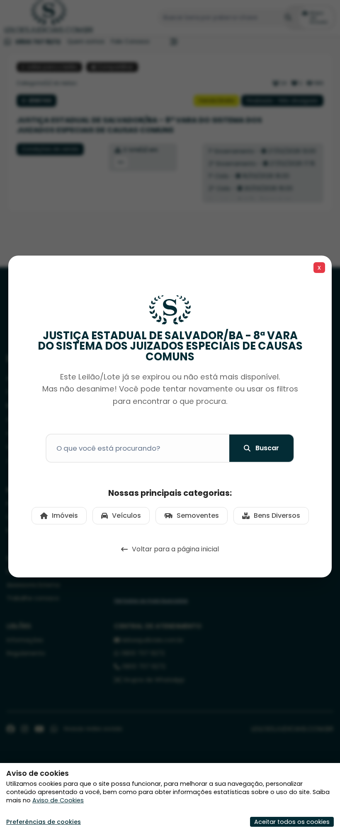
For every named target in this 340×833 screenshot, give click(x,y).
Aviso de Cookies (58, 800)
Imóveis (65, 515)
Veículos (126, 515)
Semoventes (198, 515)
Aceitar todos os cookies (292, 822)
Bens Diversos (277, 515)
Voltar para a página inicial (175, 549)
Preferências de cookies (43, 822)
